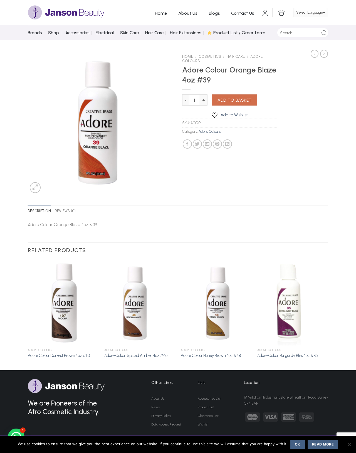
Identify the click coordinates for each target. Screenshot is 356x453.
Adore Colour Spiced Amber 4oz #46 (135, 355)
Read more (323, 444)
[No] (349, 446)
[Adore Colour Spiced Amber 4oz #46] (139, 303)
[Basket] (281, 12)
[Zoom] (35, 187)
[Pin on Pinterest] (217, 144)
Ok (297, 444)
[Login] (265, 12)
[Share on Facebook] (187, 144)
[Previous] (28, 315)
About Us (187, 13)
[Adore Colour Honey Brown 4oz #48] (216, 303)
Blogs (214, 13)
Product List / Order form (239, 32)
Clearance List (208, 416)
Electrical (105, 32)
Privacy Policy (161, 416)
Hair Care (154, 32)
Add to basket (234, 100)
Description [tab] (39, 211)
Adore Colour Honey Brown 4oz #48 (211, 355)
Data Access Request (166, 424)
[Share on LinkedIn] (227, 144)
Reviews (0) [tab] (65, 211)
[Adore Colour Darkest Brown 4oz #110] (63, 303)
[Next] (328, 315)
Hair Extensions (185, 32)
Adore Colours (210, 131)
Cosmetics (210, 56)
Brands (35, 32)
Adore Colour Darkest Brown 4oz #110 (59, 355)
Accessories (77, 32)
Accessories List (209, 399)
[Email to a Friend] (207, 144)
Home (161, 13)
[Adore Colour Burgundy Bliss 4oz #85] (292, 303)
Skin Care (129, 32)
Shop (53, 32)
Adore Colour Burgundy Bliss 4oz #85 (287, 355)
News (155, 407)
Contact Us (242, 13)
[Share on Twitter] (197, 144)
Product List (206, 407)
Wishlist (203, 424)
